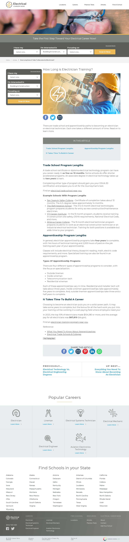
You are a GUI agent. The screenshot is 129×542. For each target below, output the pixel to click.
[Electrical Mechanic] (113, 417)
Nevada (79, 492)
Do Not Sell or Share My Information (50, 539)
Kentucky (57, 485)
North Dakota (105, 496)
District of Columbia (84, 479)
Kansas (32, 485)
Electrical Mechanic (53, 523)
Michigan (56, 489)
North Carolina (82, 496)
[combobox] (27, 51)
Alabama (9, 475)
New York (57, 496)
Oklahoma (33, 499)
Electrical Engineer (32, 528)
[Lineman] (48, 417)
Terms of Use (74, 539)
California (103, 475)
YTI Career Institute (57, 214)
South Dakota (35, 502)
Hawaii (32, 482)
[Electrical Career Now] (16, 4)
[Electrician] (16, 417)
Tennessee (57, 502)
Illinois (78, 482)
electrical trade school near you (66, 190)
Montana (33, 492)
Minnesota (80, 489)
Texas (78, 502)
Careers (75, 5)
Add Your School (106, 526)
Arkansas (79, 475)
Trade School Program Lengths (59, 148)
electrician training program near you (69, 322)
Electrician (29, 520)
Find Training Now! (49, 338)
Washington (58, 506)
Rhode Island (105, 499)
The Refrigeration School (59, 206)
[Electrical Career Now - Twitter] (13, 528)
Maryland (10, 489)
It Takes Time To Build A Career (60, 153)
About (103, 520)
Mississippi (103, 489)
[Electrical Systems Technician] (80, 417)
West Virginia (81, 506)
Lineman (49, 520)
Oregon (56, 499)
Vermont (9, 506)
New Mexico (34, 496)
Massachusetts (35, 489)
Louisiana (80, 485)
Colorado (9, 479)
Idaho (55, 482)
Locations (62, 5)
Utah (102, 502)
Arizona (56, 475)
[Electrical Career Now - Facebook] (7, 528)
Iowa (8, 485)
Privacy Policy (31, 539)
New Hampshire (106, 492)
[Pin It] (85, 351)
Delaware (57, 479)
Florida (102, 479)
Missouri (9, 492)
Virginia (32, 506)
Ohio (8, 499)
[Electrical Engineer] (48, 443)
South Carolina (12, 502)
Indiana (103, 482)
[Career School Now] (113, 539)
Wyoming (10, 509)
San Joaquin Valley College (60, 200)
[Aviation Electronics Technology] (80, 443)
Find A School (117, 5)
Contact (103, 523)
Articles (103, 5)
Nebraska (56, 492)
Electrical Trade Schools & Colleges (64, 334)
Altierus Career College (58, 222)
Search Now (104, 52)
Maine (102, 485)
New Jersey (10, 496)
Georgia (9, 482)
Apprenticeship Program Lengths (99, 148)
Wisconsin (104, 506)
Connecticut (34, 479)
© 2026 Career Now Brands (13, 539)
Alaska (32, 475)
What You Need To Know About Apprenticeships (71, 331)
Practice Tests (89, 5)
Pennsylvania (81, 499)
